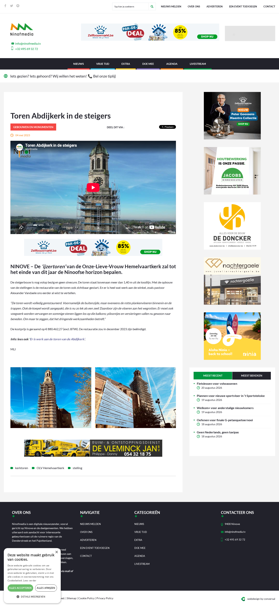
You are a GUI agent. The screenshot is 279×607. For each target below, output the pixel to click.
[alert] (32, 575)
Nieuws (78, 63)
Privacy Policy (104, 598)
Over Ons (194, 6)
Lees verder (29, 580)
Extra (125, 63)
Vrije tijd (102, 63)
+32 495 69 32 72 (26, 49)
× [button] (56, 552)
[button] (32, 596)
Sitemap (71, 598)
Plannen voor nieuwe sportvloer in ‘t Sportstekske (231, 395)
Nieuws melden (171, 6)
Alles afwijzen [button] (46, 588)
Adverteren (214, 6)
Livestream (198, 63)
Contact (269, 6)
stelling (77, 468)
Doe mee (148, 63)
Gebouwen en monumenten (33, 127)
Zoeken (152, 6)
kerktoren (21, 468)
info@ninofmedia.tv (28, 43)
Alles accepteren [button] (20, 588)
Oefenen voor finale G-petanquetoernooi (225, 420)
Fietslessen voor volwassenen (217, 383)
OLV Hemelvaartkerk (50, 468)
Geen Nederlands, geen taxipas (218, 432)
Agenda (171, 63)
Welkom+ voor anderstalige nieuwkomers (225, 408)
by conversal (261, 598)
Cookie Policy (86, 598)
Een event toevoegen (243, 6)
